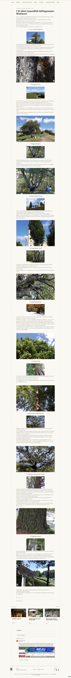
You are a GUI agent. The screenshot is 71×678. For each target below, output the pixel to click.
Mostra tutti (58, 606)
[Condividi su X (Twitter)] (19, 597)
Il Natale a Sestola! (16, 618)
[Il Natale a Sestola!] (18, 613)
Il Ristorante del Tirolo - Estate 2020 (35, 619)
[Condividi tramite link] (21, 597)
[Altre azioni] (54, 8)
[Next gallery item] (53, 69)
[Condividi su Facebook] (16, 597)
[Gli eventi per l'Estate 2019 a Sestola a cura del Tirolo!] (52, 613)
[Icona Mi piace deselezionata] (19, 660)
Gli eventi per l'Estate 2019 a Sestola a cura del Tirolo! (52, 619)
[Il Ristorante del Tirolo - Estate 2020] (35, 613)
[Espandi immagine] (35, 69)
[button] (18, 2)
